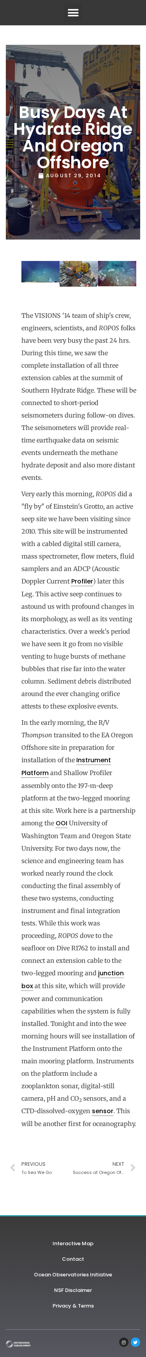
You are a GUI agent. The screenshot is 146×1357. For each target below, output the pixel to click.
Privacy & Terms (73, 1305)
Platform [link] (35, 772)
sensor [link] (102, 1111)
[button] (73, 12)
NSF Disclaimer (73, 1290)
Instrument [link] (93, 760)
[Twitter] (135, 1342)
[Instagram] (123, 1342)
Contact (73, 1259)
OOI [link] (61, 823)
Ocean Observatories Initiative (73, 1274)
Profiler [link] (82, 581)
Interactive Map (73, 1243)
